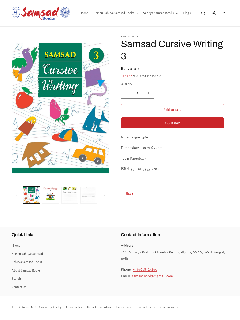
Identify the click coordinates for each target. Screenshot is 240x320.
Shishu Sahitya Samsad (27, 254)
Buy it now (172, 123)
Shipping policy (169, 307)
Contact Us (19, 287)
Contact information (99, 307)
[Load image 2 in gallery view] (50, 195)
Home (16, 245)
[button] (115, 13)
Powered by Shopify (50, 307)
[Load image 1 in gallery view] (31, 195)
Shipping (126, 75)
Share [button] (130, 193)
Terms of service (125, 307)
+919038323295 (145, 269)
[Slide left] (17, 195)
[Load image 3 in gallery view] (69, 195)
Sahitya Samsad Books (27, 262)
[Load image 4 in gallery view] (88, 195)
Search (16, 278)
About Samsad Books (26, 270)
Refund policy (147, 307)
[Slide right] (104, 195)
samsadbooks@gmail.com (152, 276)
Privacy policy (74, 307)
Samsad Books (30, 307)
